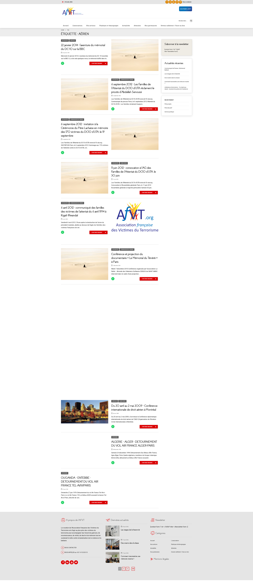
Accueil (66, 26)
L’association (77, 26)
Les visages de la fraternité (172, 74)
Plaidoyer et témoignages (108, 26)
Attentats (137, 26)
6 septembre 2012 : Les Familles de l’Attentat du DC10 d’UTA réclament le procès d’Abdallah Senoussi (132, 88)
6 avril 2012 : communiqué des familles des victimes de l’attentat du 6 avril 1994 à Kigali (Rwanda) (83, 211)
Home (62, 30)
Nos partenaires (151, 26)
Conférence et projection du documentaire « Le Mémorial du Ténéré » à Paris (134, 258)
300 (133, 568)
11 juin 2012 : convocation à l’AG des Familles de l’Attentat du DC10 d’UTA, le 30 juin (133, 171)
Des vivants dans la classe (172, 78)
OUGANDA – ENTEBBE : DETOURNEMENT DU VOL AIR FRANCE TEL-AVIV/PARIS (79, 481)
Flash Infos (124, 163)
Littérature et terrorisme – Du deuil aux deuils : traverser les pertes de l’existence (176, 88)
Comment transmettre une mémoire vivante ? (177, 82)
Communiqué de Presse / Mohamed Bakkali (175, 69)
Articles (72, 40)
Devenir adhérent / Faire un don (173, 26)
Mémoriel (122, 375)
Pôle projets (168, 104)
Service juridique (169, 112)
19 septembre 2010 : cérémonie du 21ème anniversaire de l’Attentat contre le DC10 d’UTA (134, 307)
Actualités (126, 26)
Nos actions (90, 26)
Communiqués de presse (127, 79)
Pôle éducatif (168, 108)
